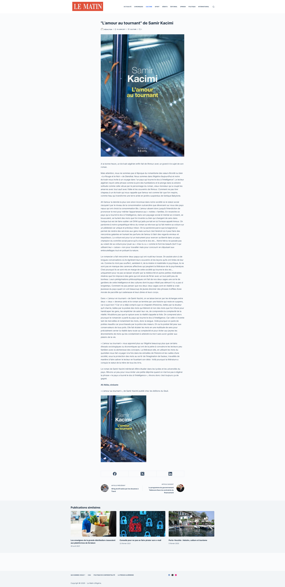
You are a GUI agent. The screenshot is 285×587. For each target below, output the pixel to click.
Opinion (183, 6)
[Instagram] (176, 575)
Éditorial (173, 6)
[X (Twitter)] (143, 474)
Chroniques (138, 6)
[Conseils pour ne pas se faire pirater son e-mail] (142, 524)
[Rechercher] (213, 7)
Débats (165, 6)
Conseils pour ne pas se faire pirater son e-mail (140, 540)
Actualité (127, 6)
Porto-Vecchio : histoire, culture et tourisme (188, 540)
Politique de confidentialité (104, 575)
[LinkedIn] (170, 474)
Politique (191, 6)
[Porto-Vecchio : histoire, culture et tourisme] (191, 524)
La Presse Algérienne (126, 575)
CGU (89, 575)
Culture (149, 6)
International (203, 6)
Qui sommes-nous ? (78, 575)
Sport (157, 6)
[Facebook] (115, 474)
